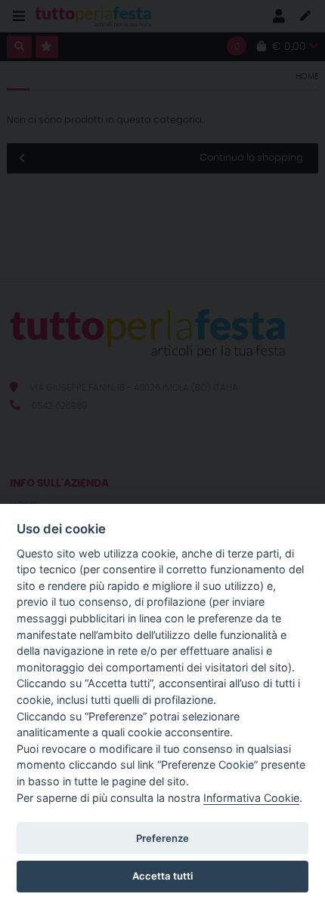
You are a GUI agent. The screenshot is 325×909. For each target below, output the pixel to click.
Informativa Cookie (251, 797)
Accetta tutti (162, 876)
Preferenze (162, 838)
